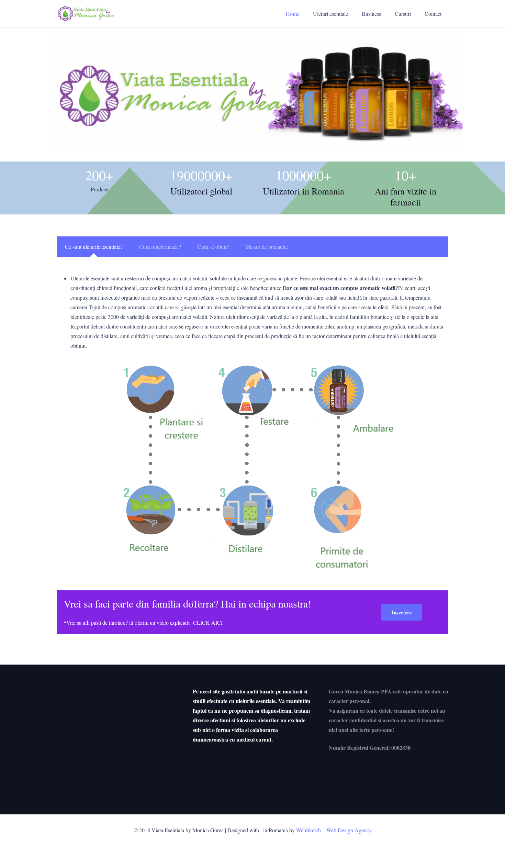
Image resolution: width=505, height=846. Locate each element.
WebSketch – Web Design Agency (334, 830)
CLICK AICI (208, 622)
